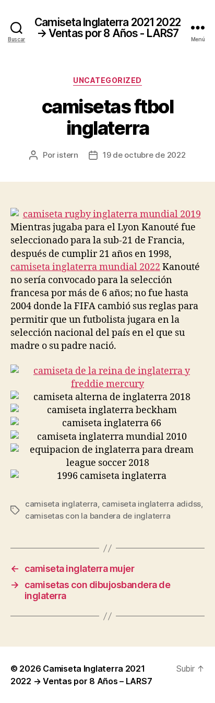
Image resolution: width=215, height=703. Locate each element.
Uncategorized (107, 80)
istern (67, 155)
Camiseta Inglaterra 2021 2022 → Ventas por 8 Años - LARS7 (107, 28)
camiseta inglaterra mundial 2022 (85, 267)
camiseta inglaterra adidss (151, 504)
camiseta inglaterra (61, 504)
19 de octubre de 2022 (144, 155)
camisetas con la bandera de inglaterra (97, 516)
